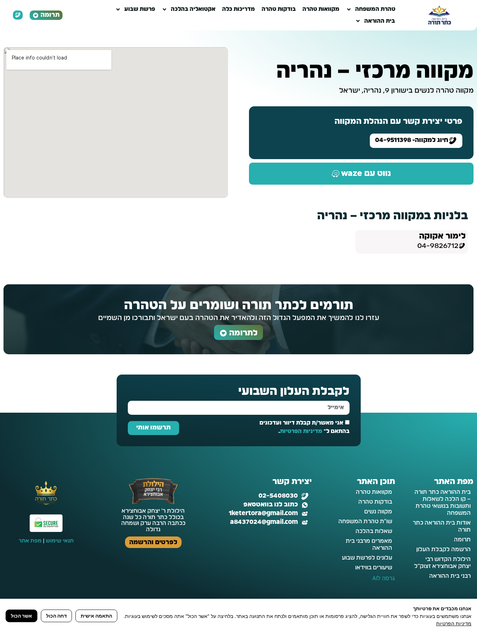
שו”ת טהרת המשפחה (365, 521)
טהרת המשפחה (375, 9)
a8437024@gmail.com (264, 522)
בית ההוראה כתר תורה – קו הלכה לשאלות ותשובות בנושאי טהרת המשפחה (442, 502)
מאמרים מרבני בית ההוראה (369, 544)
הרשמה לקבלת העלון (443, 549)
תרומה (462, 539)
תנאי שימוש (60, 540)
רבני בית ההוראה (450, 576)
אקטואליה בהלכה (193, 9)
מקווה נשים (378, 511)
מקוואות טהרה (320, 9)
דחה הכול (56, 616)
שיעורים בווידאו (373, 567)
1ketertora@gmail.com (263, 513)
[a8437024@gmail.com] (304, 522)
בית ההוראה (379, 21)
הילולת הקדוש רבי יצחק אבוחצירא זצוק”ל (442, 562)
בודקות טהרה (279, 9)
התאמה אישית (96, 616)
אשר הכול (21, 616)
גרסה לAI (383, 578)
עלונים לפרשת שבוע (367, 558)
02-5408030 (278, 496)
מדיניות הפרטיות (301, 431)
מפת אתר (30, 540)
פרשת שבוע (139, 9)
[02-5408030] (304, 496)
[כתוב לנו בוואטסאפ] (304, 505)
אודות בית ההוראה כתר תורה (442, 526)
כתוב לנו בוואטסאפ (270, 505)
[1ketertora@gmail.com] (304, 513)
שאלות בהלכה (373, 531)
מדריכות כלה (238, 9)
